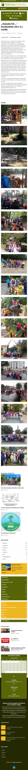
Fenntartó (3, 752)
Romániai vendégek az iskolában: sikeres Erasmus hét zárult (18, 648)
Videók (23, 13)
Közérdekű (5, 547)
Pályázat (4, 550)
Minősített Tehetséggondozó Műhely (9, 607)
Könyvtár (3, 589)
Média (3, 612)
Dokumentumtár (8, 13)
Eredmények (5, 545)
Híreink (3, 754)
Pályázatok (4, 605)
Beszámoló (5, 543)
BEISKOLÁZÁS (5, 577)
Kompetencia (4, 610)
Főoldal (3, 750)
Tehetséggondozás (6, 556)
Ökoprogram (15, 18)
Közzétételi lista (5, 599)
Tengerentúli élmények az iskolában (17, 631)
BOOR (11, 762)
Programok (5, 552)
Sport (9, 15)
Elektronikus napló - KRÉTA (7, 582)
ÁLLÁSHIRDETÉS (14, 638)
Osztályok (4, 592)
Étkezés (3, 614)
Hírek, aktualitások (5, 620)
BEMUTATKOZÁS (5, 580)
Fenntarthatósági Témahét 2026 (8, 533)
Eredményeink (4, 587)
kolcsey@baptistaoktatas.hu (14, 696)
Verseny (4, 559)
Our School (4, 584)
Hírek (17, 13)
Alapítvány (4, 602)
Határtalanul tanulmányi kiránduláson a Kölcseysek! (12, 488)
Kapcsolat (4, 756)
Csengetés (4, 617)
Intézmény (4, 33)
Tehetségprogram (18, 15)
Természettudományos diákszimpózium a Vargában (12, 507)
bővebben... (4, 572)
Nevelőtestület (5, 594)
